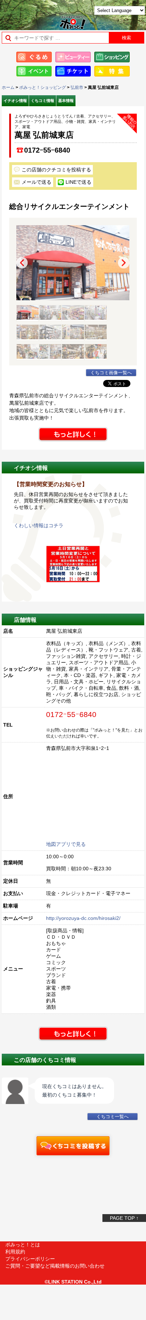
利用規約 (15, 1251)
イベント (34, 71)
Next (123, 262)
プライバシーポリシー (30, 1259)
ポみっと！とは (22, 1244)
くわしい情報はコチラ (38, 525)
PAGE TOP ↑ (124, 1218)
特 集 (112, 71)
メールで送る (36, 182)
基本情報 (66, 100)
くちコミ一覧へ (112, 1116)
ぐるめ (34, 57)
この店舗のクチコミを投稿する (56, 169)
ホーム (8, 87)
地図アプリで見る (66, 844)
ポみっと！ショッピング (42, 87)
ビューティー (73, 57)
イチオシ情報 (15, 100)
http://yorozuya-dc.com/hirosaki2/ (83, 918)
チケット (73, 71)
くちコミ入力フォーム (73, 1145)
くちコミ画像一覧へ (111, 372)
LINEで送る (78, 182)
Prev (22, 262)
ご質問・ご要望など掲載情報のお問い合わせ (55, 1266)
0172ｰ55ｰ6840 (47, 150)
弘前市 (77, 87)
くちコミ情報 (42, 100)
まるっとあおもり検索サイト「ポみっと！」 (23, 13)
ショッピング (112, 57)
